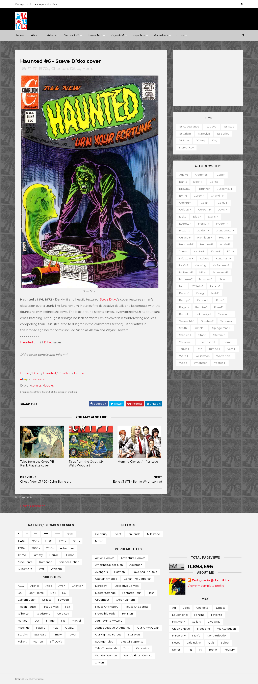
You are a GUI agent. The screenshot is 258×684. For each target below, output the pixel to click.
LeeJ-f (183, 265)
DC (20, 592)
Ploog (200, 293)
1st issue (229, 126)
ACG (21, 585)
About (35, 35)
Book (186, 607)
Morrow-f (205, 279)
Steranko (219, 335)
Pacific (40, 627)
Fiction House (27, 606)
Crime (22, 555)
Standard (40, 634)
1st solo (184, 140)
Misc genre (25, 562)
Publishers (161, 35)
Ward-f (184, 356)
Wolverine (142, 648)
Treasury (229, 649)
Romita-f (201, 307)
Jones (183, 251)
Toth (199, 348)
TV (200, 649)
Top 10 (213, 649)
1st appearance (189, 126)
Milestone (153, 534)
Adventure (67, 548)
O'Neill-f (197, 286)
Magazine (203, 628)
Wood (183, 362)
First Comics (50, 606)
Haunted (49, 373)
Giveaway (214, 621)
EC (64, 592)
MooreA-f (185, 279)
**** (46, 534)
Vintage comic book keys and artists (36, 4)
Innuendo (134, 534)
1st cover (211, 126)
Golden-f (203, 230)
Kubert (204, 258)
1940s (21, 541)
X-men (99, 662)
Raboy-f (184, 300)
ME (63, 620)
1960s (48, 541)
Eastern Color (27, 599)
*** (35, 534)
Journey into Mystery (108, 620)
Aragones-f (202, 174)
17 (34, 68)
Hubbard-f (186, 244)
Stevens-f (185, 342)
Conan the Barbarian (137, 578)
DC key (200, 140)
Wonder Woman (106, 655)
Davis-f (222, 209)
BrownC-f (185, 188)
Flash (151, 592)
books (49, 385)
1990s (21, 548)
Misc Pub (24, 627)
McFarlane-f (221, 265)
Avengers (101, 571)
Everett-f (185, 223)
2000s (36, 548)
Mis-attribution (226, 628)
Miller (202, 272)
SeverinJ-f (225, 314)
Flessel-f (204, 223)
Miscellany (179, 635)
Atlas (49, 585)
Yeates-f (220, 362)
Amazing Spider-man (109, 564)
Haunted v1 (28, 342)
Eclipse (47, 599)
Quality (69, 627)
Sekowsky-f (204, 314)
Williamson (203, 356)
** (29, 68)
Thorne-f (228, 342)
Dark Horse (36, 592)
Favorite (216, 614)
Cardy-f (199, 195)
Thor (126, 648)
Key (214, 140)
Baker (221, 174)
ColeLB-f (185, 209)
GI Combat (102, 599)
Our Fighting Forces (108, 634)
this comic (38, 379)
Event (117, 534)
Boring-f (215, 181)
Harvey (22, 620)
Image (50, 620)
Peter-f (184, 293)
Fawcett (63, 599)
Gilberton (24, 613)
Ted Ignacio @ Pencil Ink (210, 580)
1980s (76, 541)
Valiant (22, 641)
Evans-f (213, 216)
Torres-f (184, 348)
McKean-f (186, 272)
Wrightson (200, 362)
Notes (176, 642)
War (41, 568)
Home (19, 35)
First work (178, 621)
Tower (72, 634)
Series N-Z (95, 35)
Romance (45, 562)
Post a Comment (32, 506)
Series (176, 649)
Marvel (76, 620)
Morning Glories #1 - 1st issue (138, 461)
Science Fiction (69, 562)
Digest (220, 607)
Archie (34, 585)
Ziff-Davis (56, 641)
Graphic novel (181, 628)
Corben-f (204, 209)
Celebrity (101, 534)
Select (225, 642)
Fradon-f (222, 223)
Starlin (202, 335)
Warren (38, 641)
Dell (53, 592)
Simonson (226, 321)
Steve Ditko (108, 299)
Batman (119, 571)
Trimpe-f (215, 348)
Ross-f (218, 307)
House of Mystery (106, 606)
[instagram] (242, 4)
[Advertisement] (208, 78)
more (180, 35)
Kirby (230, 251)
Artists (51, 35)
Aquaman (135, 564)
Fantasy (38, 555)
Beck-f (198, 181)
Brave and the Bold (144, 571)
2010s (49, 548)
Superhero (25, 568)
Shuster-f (207, 321)
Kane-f (216, 251)
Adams (183, 174)
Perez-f (215, 286)
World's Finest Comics (137, 655)
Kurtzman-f (223, 258)
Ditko (75, 68)
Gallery (196, 621)
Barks (183, 181)
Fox (67, 606)
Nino (182, 286)
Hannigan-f (204, 237)
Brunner (204, 188)
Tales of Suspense (132, 641)
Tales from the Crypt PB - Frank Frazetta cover (38, 463)
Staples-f (185, 335)
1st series (223, 133)
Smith (183, 328)
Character (202, 607)
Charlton (59, 68)
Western (56, 568)
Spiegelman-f (221, 328)
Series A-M (71, 35)
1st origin (185, 133)
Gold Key (63, 613)
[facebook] (237, 4)
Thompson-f (207, 342)
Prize (55, 627)
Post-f (214, 293)
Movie (99, 541)
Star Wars (134, 634)
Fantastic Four (131, 592)
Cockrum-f (186, 202)
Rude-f (184, 314)
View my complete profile (206, 586)
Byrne (183, 195)
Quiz (211, 642)
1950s (35, 541)
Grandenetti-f (225, 230)
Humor (69, 555)
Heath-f (224, 237)
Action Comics (104, 558)
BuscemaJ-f (224, 188)
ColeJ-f (223, 202)
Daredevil (101, 585)
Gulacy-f (185, 237)
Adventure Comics (133, 558)
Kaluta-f (199, 251)
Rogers (184, 307)
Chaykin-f (217, 195)
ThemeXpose (36, 678)
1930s (69, 534)
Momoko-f (220, 272)
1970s (44, 68)
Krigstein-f (186, 258)
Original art (194, 642)
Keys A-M (117, 35)
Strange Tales (104, 641)
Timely (57, 634)
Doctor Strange (105, 592)
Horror (88, 68)
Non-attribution (217, 635)
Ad (174, 607)
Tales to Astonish (106, 648)
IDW (37, 620)
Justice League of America (112, 627)
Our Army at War (148, 627)
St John (23, 634)
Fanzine (199, 614)
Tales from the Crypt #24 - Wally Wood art (87, 463)
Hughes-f (206, 244)
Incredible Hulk (105, 613)
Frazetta (184, 230)
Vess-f (231, 348)
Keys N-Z (139, 35)
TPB (189, 649)
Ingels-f (225, 244)
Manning (200, 265)
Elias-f (197, 216)
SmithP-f (200, 328)
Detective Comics (126, 585)
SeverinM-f (186, 321)
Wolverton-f (224, 356)
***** (57, 534)
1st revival (204, 133)
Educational (180, 614)
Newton (224, 279)
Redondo (203, 300)
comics (36, 385)
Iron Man (127, 613)
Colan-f (206, 202)
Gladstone (43, 613)
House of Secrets (136, 606)
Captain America (106, 578)
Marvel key (186, 147)
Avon (61, 585)
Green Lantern (125, 599)
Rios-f (220, 300)
